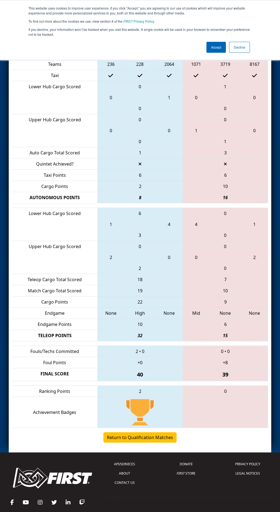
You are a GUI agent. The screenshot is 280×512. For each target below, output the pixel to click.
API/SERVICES (124, 464)
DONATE (186, 464)
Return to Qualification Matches (140, 437)
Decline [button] (239, 47)
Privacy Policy (138, 21)
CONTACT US (125, 482)
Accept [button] (216, 47)
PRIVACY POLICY (247, 464)
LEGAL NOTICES (247, 473)
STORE (186, 473)
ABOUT (124, 473)
